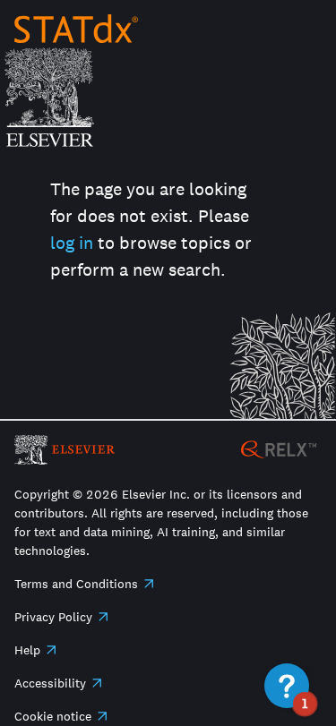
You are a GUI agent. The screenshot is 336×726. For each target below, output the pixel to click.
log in (71, 242)
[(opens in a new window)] (278, 448)
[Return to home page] (76, 28)
